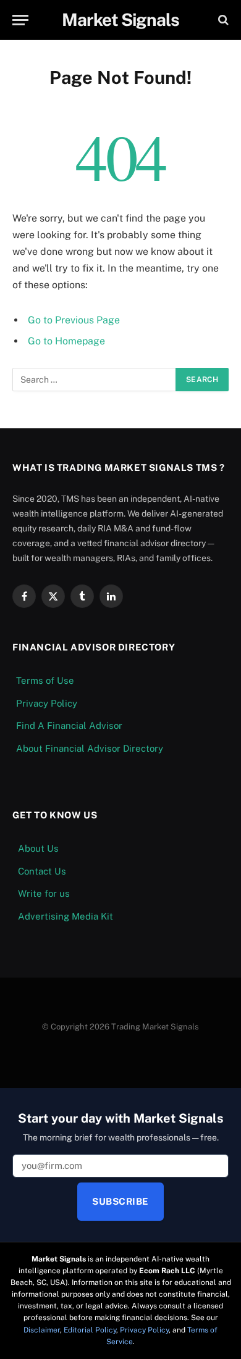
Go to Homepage (66, 341)
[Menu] (20, 20)
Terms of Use (45, 680)
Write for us (44, 893)
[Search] (222, 20)
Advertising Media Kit (65, 916)
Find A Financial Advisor (69, 725)
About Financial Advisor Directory (89, 748)
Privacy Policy (46, 703)
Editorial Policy (90, 1330)
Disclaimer (41, 1330)
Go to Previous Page (74, 320)
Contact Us (42, 871)
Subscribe (120, 1201)
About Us (38, 848)
